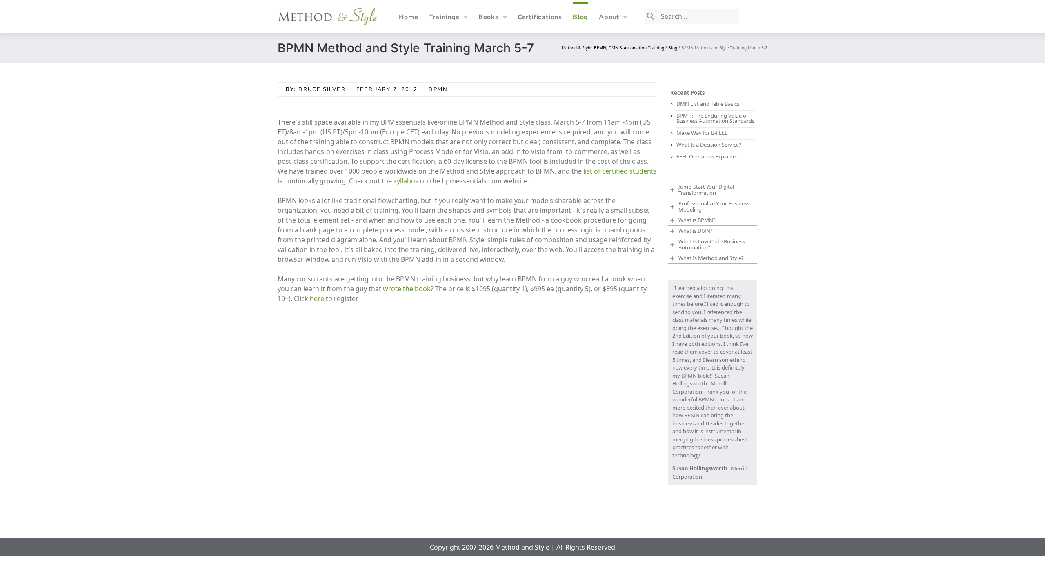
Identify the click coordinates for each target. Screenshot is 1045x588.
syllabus (407, 180)
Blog (580, 17)
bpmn (438, 89)
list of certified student (618, 171)
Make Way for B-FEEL (701, 132)
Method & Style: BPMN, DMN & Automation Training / (615, 48)
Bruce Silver (322, 89)
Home (408, 17)
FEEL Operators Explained (707, 156)
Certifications (540, 17)
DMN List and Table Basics (707, 103)
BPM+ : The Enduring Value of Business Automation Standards (715, 118)
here (318, 298)
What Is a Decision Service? (708, 144)
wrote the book (407, 288)
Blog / (674, 48)
